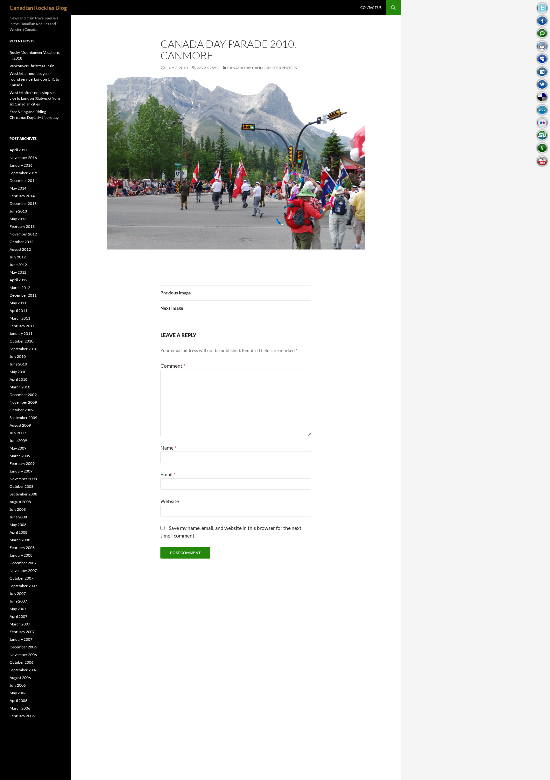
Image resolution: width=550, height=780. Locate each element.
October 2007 (21, 578)
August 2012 (20, 249)
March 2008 (20, 540)
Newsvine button (542, 148)
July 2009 (18, 432)
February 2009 (22, 463)
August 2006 (20, 677)
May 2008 (18, 524)
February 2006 (22, 715)
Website (169, 501)
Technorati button (542, 33)
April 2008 (18, 532)
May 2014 (18, 188)
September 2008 (23, 494)
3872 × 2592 (207, 67)
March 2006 (20, 708)
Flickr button (542, 122)
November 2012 (23, 234)
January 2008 (21, 555)
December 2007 (23, 562)
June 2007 (18, 601)
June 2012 (18, 264)
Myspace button (542, 59)
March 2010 (20, 387)
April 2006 (18, 700)
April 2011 (18, 310)
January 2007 (21, 639)
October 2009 (21, 410)
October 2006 (21, 662)
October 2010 (21, 341)
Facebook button (542, 20)
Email (167, 474)
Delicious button (542, 97)
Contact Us (371, 7)
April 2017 (18, 150)
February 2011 (22, 325)
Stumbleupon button (542, 135)
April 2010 (18, 379)
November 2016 (23, 157)
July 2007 (18, 593)
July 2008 (18, 509)
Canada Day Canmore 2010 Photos (262, 67)
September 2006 (23, 670)
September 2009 (23, 417)
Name (168, 447)
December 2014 (23, 180)
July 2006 (18, 685)
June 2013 (18, 211)
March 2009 (20, 455)
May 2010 (18, 371)
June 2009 (18, 440)
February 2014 (22, 195)
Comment (172, 366)
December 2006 (23, 647)
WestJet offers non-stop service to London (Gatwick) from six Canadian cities (35, 98)
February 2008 (22, 547)
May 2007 (18, 608)
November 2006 (23, 654)
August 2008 (20, 501)
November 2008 (23, 478)
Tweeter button (542, 8)
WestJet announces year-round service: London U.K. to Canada (34, 79)
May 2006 (18, 692)
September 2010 (23, 348)
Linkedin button (542, 71)
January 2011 (21, 333)
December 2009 (23, 394)
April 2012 (18, 280)
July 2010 (18, 356)
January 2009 (21, 471)
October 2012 (21, 241)
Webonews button (542, 84)
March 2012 (20, 287)
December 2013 (23, 203)
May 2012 (18, 272)
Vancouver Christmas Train (32, 65)
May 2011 (18, 302)
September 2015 (23, 172)
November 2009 (23, 402)
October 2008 (21, 486)
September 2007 (23, 585)
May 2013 (18, 218)
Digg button (542, 110)
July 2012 (18, 257)
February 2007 (22, 631)
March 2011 (20, 318)
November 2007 (23, 570)
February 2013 (22, 226)
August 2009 (20, 425)
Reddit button (542, 46)
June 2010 (18, 364)
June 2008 (18, 517)
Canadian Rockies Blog (38, 7)
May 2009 (18, 448)
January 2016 (21, 165)
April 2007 (18, 616)
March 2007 (20, 624)
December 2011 (23, 295)
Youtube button (542, 161)
